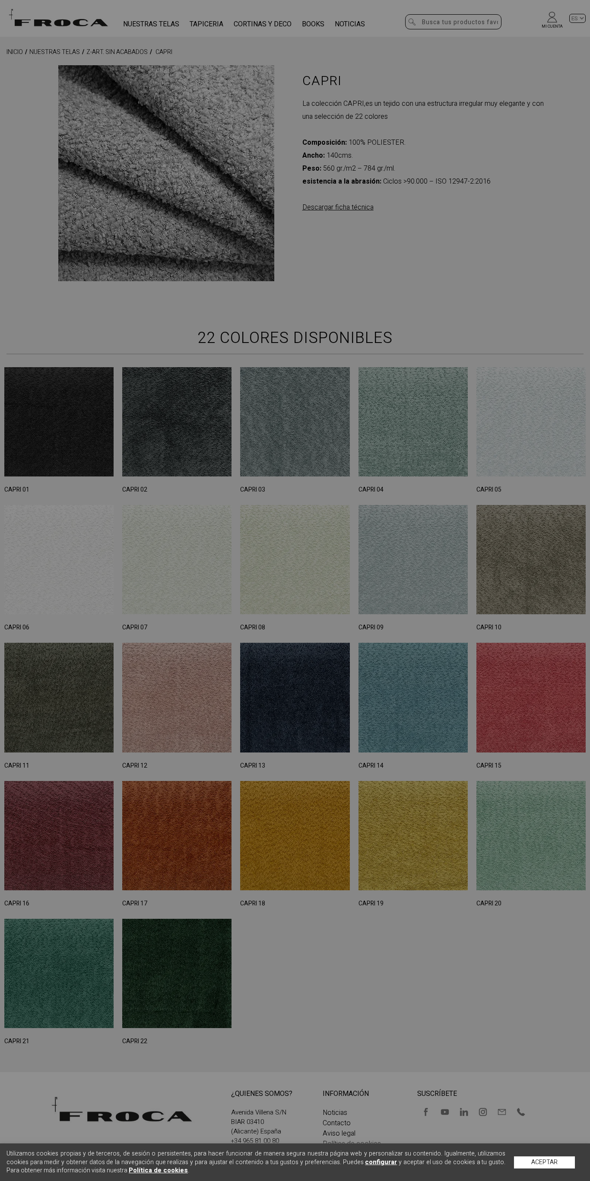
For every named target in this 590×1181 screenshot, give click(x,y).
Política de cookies (158, 1170)
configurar (381, 1162)
